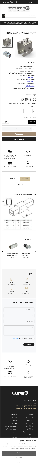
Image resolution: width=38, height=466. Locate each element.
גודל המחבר (32, 106)
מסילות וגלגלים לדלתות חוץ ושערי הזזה (19, 103)
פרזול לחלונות (29, 423)
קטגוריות (29, 2)
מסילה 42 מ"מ (30, 82)
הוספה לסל (19, 134)
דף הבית (15, 420)
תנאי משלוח (13, 179)
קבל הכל (19, 452)
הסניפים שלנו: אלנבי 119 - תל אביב (25, 409)
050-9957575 (11, 294)
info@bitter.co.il (26, 294)
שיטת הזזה (33, 117)
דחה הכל (19, 462)
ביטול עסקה (14, 417)
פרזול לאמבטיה (29, 435)
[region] (19, 452)
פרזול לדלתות (24, 22)
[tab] (25, 179)
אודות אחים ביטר (12, 414)
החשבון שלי (14, 423)
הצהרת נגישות (13, 432)
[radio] (34, 111)
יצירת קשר (33, 403)
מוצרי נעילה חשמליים (27, 432)
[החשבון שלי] (16, 2)
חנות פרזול (30, 414)
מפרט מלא (25, 179)
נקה (6, 122)
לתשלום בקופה (19, 139)
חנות (29, 22)
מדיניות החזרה (19, 184)
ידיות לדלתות (29, 420)
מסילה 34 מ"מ (30, 77)
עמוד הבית (33, 22)
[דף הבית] (19, 9)
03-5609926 (26, 285)
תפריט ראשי (5, 2)
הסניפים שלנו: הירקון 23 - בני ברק (26, 406)
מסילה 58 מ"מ (30, 86)
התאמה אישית (19, 457)
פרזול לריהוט (29, 426)
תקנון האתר (16, 338)
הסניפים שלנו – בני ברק (11, 426)
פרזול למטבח (29, 429)
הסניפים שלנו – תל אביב (11, 429)
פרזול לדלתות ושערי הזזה (13, 22)
